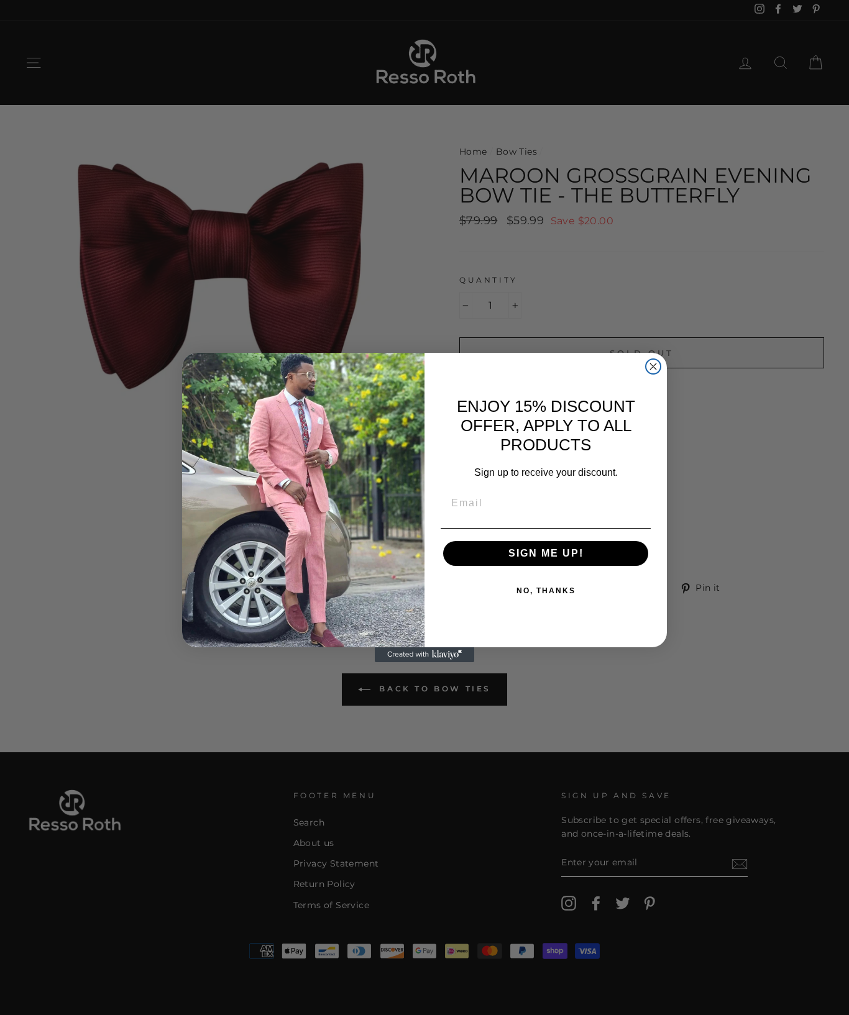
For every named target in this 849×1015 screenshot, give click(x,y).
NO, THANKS (546, 590)
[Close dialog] (653, 366)
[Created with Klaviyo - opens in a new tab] (424, 654)
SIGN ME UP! (546, 553)
